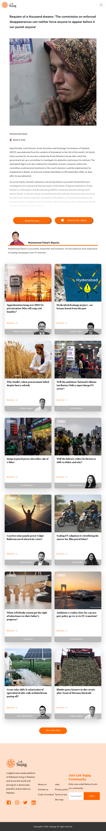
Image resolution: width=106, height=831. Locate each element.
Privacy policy (61, 789)
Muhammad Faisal (18, 134)
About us (42, 784)
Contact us (43, 789)
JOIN (91, 796)
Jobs (57, 784)
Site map (59, 799)
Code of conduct (46, 794)
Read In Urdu (19, 139)
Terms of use (61, 794)
